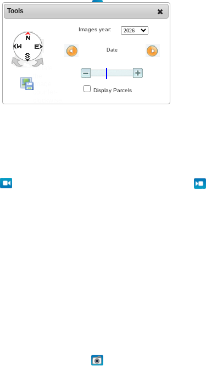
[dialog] (86, 53)
